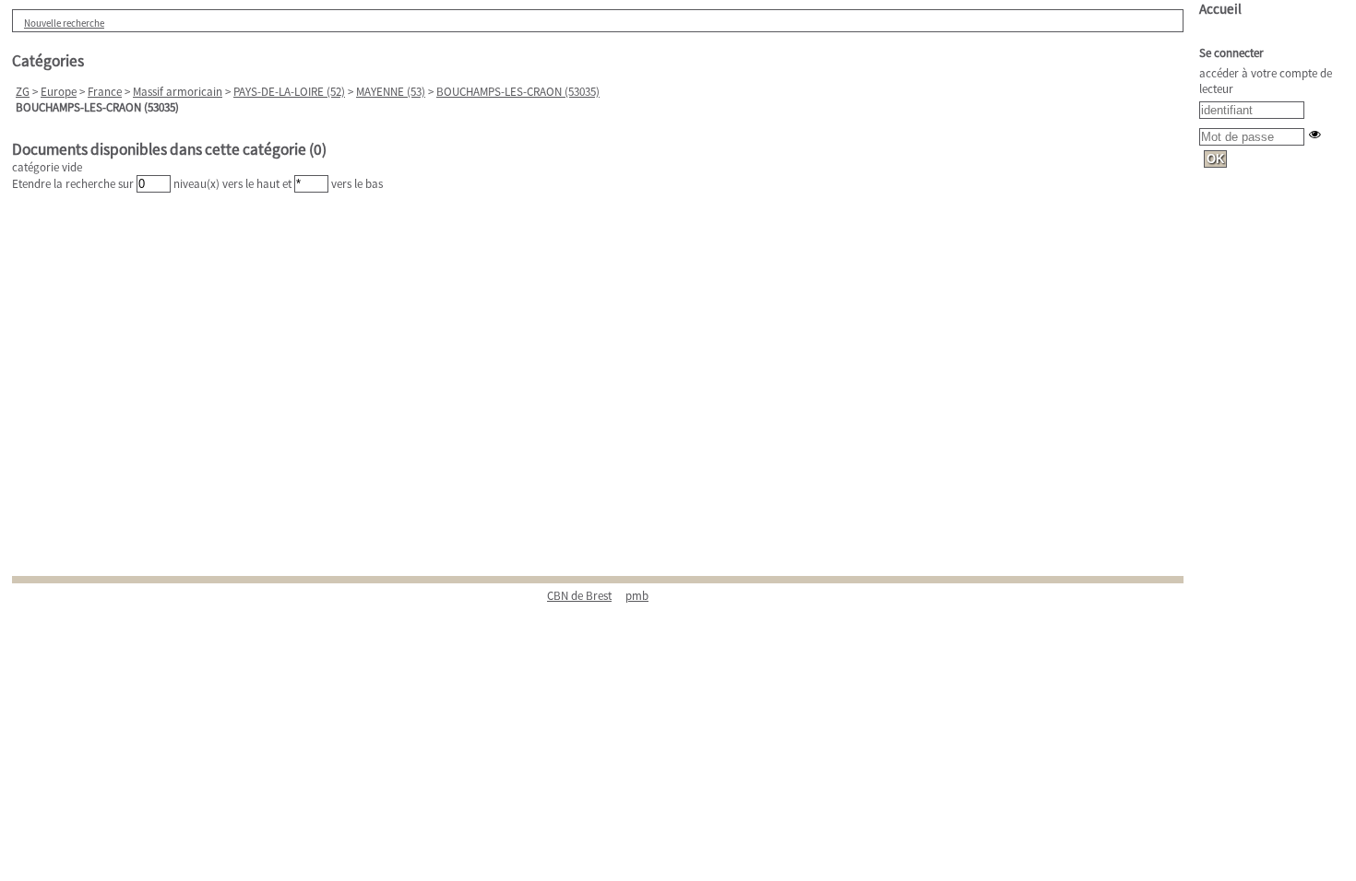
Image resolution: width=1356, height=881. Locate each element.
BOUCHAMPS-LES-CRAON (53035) (518, 92)
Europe (59, 92)
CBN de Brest (579, 596)
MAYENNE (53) (390, 92)
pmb (636, 596)
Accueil (1220, 9)
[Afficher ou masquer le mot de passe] (1315, 134)
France (105, 92)
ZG (23, 92)
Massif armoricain (177, 92)
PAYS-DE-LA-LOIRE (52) (289, 92)
